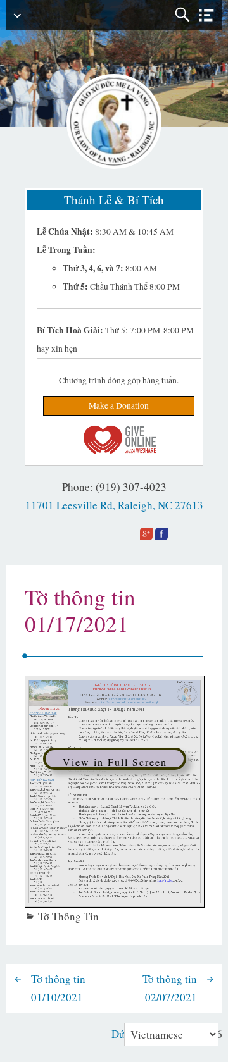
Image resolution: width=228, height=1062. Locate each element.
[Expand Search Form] (182, 15)
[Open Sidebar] (206, 15)
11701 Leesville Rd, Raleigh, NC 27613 (114, 505)
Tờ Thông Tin (68, 916)
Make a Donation (119, 405)
